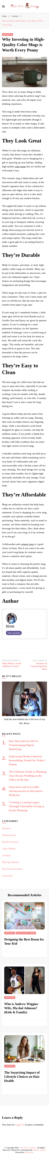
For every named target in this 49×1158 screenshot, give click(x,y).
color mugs (20, 166)
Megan (10, 625)
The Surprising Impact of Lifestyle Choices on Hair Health (22, 1077)
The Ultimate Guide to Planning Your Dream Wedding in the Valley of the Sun (27, 775)
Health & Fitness (10, 841)
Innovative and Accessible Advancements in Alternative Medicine (26, 790)
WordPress (29, 1152)
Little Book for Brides (27, 1148)
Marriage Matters (10, 862)
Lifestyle (7, 34)
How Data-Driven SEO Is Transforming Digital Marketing (24, 745)
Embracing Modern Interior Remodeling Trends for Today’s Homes (27, 760)
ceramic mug (27, 544)
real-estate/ (7, 875)
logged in (19, 1124)
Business (6, 828)
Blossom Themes (39, 1150)
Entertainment (9, 835)
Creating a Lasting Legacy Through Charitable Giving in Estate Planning (26, 806)
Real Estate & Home (12, 868)
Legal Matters (9, 848)
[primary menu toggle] (3, 6)
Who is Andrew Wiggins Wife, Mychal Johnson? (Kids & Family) (21, 1008)
